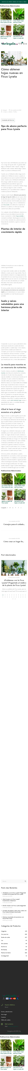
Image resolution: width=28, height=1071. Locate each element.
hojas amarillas (20, 216)
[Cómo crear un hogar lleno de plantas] (14, 540)
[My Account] (24, 44)
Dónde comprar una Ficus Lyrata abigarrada (14, 905)
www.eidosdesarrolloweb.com (14, 1033)
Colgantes (3, 931)
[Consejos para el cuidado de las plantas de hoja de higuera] (14, 523)
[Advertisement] (14, 94)
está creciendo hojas (16, 400)
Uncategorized (5, 956)
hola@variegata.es (13, 1026)
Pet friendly (4, 949)
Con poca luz (4, 934)
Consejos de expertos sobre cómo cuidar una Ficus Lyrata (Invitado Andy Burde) (14, 911)
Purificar (15, 112)
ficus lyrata (6, 205)
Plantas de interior (6, 953)
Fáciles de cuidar (5, 937)
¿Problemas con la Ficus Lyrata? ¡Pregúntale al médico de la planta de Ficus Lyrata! (14, 583)
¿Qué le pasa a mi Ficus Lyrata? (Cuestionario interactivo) (11, 900)
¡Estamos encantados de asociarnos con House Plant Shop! (13, 917)
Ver (13, 120)
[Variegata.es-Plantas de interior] (9, 44)
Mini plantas (4, 943)
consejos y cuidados (7, 112)
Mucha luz (4, 946)
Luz (2, 940)
